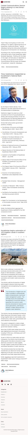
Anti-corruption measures (6, 417)
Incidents (3, 404)
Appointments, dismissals (6, 217)
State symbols (4, 414)
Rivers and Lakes (13, 366)
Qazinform (10, 84)
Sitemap (2, 424)
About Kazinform (4, 411)
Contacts (3, 426)
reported (17, 208)
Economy (3, 397)
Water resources (4, 366)
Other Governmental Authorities (12, 66)
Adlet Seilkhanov (9, 370)
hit (19, 358)
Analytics (3, 399)
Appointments (23, 215)
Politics (2, 66)
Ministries (3, 364)
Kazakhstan (3, 215)
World (2, 402)
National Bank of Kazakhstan (13, 215)
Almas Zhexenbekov (10, 223)
